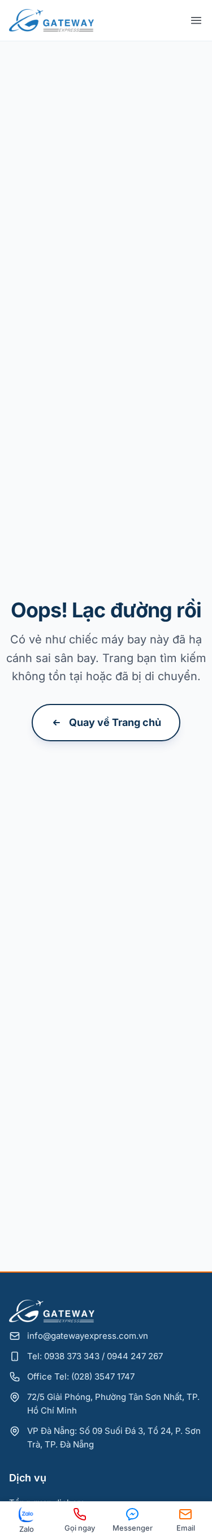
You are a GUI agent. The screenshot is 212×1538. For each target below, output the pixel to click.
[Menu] (196, 20)
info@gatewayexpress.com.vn (87, 1335)
